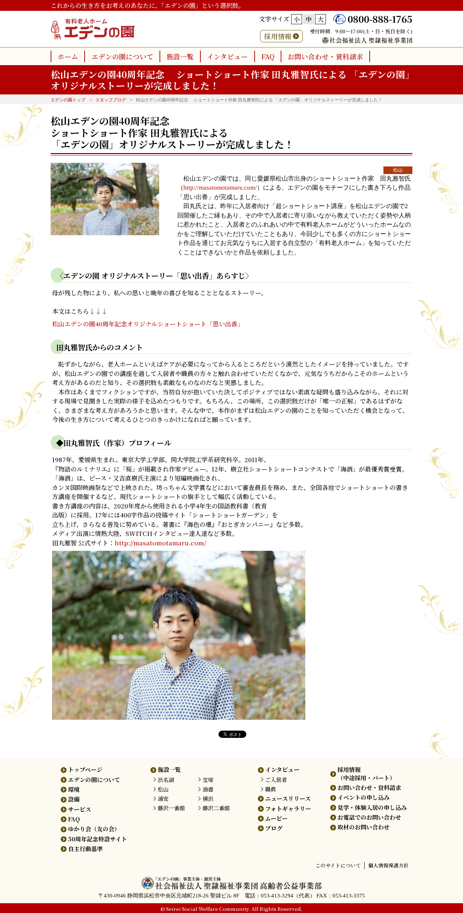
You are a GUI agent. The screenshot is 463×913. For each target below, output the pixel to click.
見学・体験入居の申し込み (372, 807)
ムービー (276, 818)
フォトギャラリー (288, 808)
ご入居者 (276, 779)
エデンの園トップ (68, 99)
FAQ (268, 56)
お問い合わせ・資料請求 (325, 56)
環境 (74, 789)
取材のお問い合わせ (363, 827)
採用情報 (278, 36)
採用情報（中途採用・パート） (366, 773)
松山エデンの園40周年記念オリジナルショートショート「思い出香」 (147, 323)
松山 (398, 170)
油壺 (208, 789)
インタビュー (227, 56)
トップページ (85, 769)
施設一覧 (180, 56)
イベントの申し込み (363, 797)
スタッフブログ (110, 99)
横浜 (208, 798)
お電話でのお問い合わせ (369, 817)
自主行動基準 (85, 849)
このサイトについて (338, 865)
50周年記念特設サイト (97, 839)
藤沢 (171, 808)
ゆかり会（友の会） (94, 829)
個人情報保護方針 (388, 865)
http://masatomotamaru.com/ (220, 187)
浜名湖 (166, 779)
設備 (74, 799)
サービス (79, 809)
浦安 (163, 798)
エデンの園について (122, 56)
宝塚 (208, 779)
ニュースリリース (288, 798)
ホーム (68, 56)
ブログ (274, 828)
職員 (270, 789)
